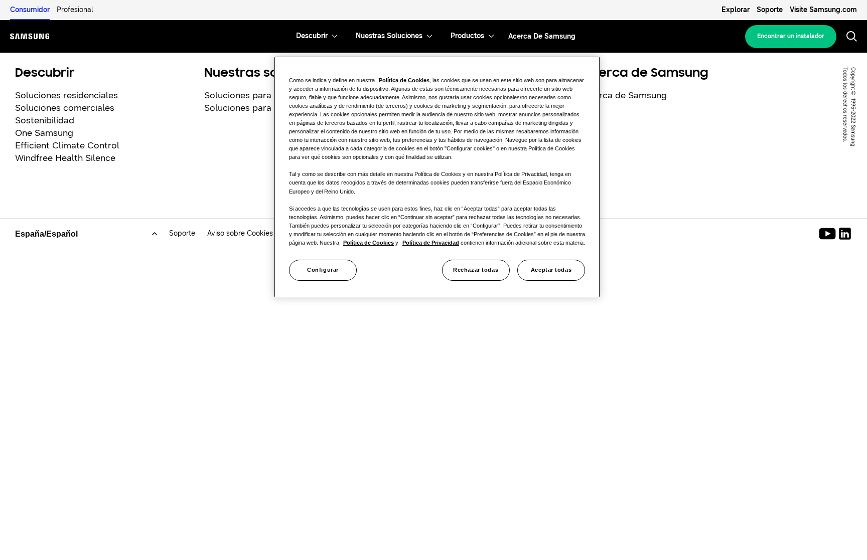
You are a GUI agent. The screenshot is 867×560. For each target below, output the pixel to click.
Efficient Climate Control (67, 145)
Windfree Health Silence (65, 157)
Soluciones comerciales (64, 107)
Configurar (323, 270)
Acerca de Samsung (625, 95)
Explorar (735, 10)
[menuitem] (312, 36)
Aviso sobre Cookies (240, 233)
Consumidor (30, 10)
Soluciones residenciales (66, 95)
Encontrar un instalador (790, 36)
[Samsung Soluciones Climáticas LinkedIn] (845, 234)
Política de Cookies (404, 80)
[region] (437, 177)
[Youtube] (829, 234)
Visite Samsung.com (823, 10)
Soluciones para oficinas (255, 107)
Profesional (75, 10)
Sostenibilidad (44, 120)
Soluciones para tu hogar (257, 95)
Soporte (770, 10)
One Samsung (44, 132)
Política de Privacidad (430, 243)
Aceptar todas (551, 270)
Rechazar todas (475, 270)
